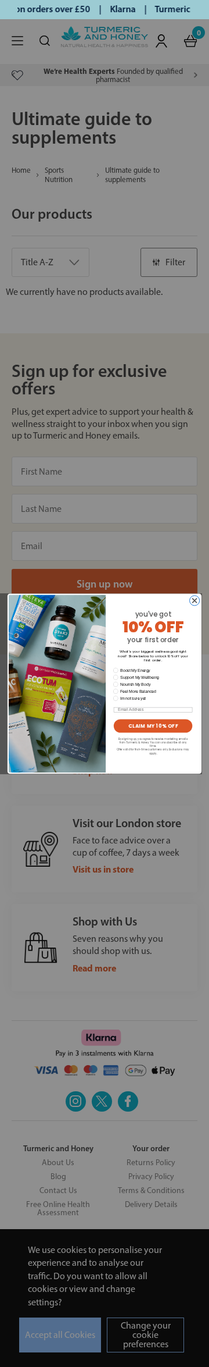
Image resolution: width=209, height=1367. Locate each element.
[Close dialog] (195, 601)
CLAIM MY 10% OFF (153, 725)
